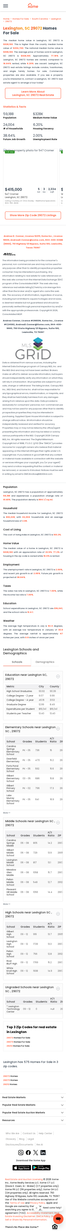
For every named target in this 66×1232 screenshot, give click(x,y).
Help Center (45, 1133)
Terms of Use (17, 1202)
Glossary (11, 1139)
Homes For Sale (20, 19)
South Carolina (40, 19)
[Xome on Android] (41, 1167)
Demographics (45, 662)
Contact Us (29, 1133)
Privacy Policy (37, 1202)
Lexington (56, 19)
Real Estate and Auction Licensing (24, 1179)
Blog (21, 1139)
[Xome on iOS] (22, 1167)
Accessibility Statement (40, 1213)
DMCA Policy (43, 1216)
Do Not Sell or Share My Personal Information (32, 1218)
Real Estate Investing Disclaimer (32, 1214)
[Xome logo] (33, 5)
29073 (10, 1041)
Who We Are (12, 1133)
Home (6, 19)
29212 (10, 1045)
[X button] (36, 1152)
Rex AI (40, 1144)
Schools (17, 662)
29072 (8, 21)
